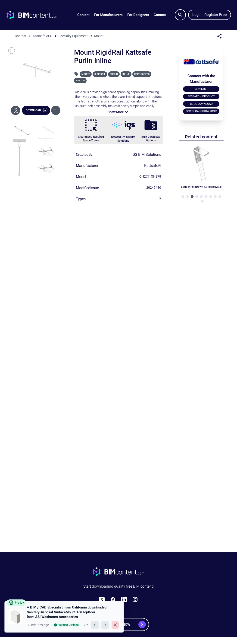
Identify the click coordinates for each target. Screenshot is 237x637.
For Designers (138, 15)
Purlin (114, 74)
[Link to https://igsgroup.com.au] (123, 125)
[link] (64, 616)
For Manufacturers (108, 15)
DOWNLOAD (33, 110)
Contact (160, 15)
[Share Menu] (219, 36)
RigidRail (99, 74)
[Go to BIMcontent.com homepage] (36, 14)
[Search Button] (180, 14)
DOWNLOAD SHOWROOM (201, 111)
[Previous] (95, 625)
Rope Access (142, 74)
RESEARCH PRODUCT (201, 96)
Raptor (80, 80)
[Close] (115, 625)
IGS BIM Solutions (146, 154)
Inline (126, 74)
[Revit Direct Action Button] (15, 110)
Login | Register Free (209, 15)
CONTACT (201, 89)
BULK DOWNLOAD (201, 103)
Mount (85, 74)
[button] (83, 15)
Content (83, 15)
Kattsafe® (152, 165)
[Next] (105, 625)
